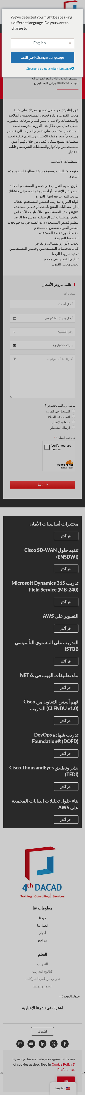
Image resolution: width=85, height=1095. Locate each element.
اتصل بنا (42, 925)
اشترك (42, 1031)
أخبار (42, 933)
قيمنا (42, 918)
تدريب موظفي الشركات (43, 979)
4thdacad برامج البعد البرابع (49, 78)
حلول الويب (72, 996)
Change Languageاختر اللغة (42, 57)
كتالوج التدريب (42, 971)
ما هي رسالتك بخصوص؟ (59, 405)
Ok (66, 1081)
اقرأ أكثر (66, 536)
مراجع (42, 940)
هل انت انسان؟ (64, 437)
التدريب (42, 964)
